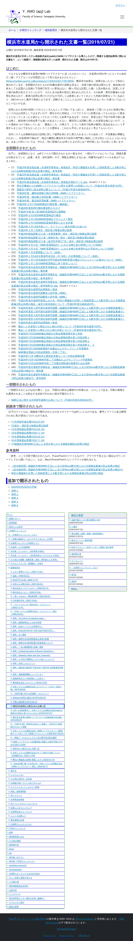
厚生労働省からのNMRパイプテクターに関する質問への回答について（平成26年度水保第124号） (70, 185)
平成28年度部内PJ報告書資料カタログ (39, 208)
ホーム (12, 30)
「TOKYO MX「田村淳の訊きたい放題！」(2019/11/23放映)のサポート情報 (36, 725)
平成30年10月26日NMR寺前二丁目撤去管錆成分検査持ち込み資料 (54, 363)
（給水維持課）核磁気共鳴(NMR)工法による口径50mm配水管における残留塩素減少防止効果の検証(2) (67, 469)
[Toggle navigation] (122, 17)
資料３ (15, 498)
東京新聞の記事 (17, 820)
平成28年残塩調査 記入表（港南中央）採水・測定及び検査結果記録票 (56, 237)
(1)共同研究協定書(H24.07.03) (28, 421)
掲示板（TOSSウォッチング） (22, 861)
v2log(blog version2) (17, 865)
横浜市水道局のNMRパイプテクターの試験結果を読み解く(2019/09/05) (36, 718)
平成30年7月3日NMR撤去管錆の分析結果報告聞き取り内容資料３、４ (56, 345)
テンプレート (77, 561)
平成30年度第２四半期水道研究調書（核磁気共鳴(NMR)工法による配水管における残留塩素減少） (71, 311)
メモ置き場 (14, 882)
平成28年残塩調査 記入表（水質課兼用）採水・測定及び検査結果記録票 (57, 233)
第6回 (73, 581)
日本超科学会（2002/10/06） (25, 600)
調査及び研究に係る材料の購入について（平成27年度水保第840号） (54, 189)
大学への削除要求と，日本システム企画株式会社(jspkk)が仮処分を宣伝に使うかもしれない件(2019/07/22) (36, 711)
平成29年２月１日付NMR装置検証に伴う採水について (47, 263)
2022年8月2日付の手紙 (24, 486)
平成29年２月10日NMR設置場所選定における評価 (45, 222)
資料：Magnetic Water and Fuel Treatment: (31, 655)
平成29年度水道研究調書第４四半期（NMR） (43, 296)
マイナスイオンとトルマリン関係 (24, 787)
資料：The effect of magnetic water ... (29, 618)
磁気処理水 (51, 30)
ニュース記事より (18, 816)
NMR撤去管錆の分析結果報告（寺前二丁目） (42, 352)
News (11, 849)
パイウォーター (17, 775)
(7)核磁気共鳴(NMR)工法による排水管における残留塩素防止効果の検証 (50, 444)
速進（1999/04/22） (21, 576)
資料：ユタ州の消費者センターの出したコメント (33, 659)
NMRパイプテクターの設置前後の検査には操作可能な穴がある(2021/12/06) (36, 743)
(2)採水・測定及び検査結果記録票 (29, 425)
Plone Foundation (84, 918)
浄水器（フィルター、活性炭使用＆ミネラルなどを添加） (35, 555)
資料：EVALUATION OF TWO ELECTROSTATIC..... (33, 630)
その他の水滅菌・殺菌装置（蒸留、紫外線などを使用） (34, 560)
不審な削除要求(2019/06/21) (25, 702)
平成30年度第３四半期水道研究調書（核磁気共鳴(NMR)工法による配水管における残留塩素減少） (71, 315)
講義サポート (15, 518)
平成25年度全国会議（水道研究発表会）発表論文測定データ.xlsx (52, 182)
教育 (11, 832)
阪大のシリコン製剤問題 (81, 540)
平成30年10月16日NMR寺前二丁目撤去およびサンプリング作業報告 (55, 359)
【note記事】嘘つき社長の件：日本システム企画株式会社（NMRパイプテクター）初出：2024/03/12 (36, 765)
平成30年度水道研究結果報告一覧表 (37, 322)
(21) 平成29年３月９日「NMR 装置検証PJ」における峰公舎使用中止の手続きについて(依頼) (62, 248)
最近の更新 (14, 907)
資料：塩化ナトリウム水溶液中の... (27, 626)
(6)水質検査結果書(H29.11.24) (28, 440)
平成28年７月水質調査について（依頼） (40, 252)
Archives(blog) (15, 869)
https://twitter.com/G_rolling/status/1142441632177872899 (40, 81)
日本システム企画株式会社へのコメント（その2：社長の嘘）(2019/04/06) (35, 688)
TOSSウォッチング (17, 828)
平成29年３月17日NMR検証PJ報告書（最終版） (43, 204)
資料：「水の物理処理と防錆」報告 (27, 647)
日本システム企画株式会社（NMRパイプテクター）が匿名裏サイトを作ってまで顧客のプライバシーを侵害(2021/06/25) (37, 732)
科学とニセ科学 (16, 527)
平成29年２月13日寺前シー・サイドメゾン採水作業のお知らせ (52, 226)
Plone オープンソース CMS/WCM (27, 918)
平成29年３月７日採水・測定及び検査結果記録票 (45, 230)
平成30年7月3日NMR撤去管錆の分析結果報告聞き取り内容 (50, 333)
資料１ (15, 490)
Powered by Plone (66, 929)
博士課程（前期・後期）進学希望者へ (87, 534)
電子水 (13, 771)
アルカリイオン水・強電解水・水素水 (26, 563)
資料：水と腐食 (19, 635)
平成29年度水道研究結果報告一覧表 (37, 289)
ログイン (120, 5)
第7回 (73, 575)
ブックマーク (15, 894)
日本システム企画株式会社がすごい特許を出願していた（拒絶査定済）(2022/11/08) (35, 754)
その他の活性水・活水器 (21, 779)
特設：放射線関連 (18, 791)
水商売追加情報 (17, 799)
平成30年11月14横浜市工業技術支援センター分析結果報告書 (51, 356)
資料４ (15, 501)
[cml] (35, 17)
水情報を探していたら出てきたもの (25, 783)
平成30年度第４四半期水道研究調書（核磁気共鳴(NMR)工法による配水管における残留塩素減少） (71, 319)
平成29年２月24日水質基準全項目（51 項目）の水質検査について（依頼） (59, 256)
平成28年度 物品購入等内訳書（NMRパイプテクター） (47, 197)
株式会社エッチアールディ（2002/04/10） (31, 588)
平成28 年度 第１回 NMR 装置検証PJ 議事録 (42, 211)
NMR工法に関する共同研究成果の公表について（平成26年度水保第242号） (52, 400)
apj (10, 853)
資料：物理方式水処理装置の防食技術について (32, 643)
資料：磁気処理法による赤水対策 (26, 622)
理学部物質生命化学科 (18, 886)
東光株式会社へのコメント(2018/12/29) (29, 683)
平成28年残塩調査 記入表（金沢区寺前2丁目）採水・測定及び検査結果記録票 (60, 241)
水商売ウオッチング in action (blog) (24, 874)
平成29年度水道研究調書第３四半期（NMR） (43, 293)
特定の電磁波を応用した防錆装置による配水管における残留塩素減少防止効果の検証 (57, 473)
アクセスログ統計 (16, 902)
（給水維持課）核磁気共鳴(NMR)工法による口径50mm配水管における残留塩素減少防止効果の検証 (65, 466)
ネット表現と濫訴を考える (20, 878)
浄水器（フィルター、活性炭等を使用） (27, 551)
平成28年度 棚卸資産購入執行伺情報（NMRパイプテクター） (51, 193)
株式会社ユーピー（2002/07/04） (27, 592)
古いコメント (16, 795)
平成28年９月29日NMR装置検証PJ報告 (39, 215)
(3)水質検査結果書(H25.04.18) (28, 429)
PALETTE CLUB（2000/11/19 (25, 580)
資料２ (15, 494)
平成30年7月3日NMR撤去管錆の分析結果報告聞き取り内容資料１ (54, 337)
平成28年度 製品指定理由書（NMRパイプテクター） (46, 200)
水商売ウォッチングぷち (21, 824)
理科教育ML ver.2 (16, 837)
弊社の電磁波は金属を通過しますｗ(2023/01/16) (33, 760)
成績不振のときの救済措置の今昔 (85, 520)
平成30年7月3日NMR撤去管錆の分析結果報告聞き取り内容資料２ (54, 341)
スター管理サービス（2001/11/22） (28, 572)
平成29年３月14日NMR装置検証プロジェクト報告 (45, 219)
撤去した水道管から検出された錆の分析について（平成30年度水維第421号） (60, 330)
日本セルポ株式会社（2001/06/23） (28, 584)
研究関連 (13, 523)
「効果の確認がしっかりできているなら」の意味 (31, 539)
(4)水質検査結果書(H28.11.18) (28, 432)
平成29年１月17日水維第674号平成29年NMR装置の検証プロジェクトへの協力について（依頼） (70, 259)
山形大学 (13, 890)
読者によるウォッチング (21, 808)
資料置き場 (14, 845)
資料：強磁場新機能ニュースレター (27, 674)
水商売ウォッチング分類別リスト (24, 543)
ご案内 (74, 527)
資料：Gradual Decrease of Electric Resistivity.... (33, 651)
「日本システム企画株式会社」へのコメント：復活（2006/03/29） (33, 612)
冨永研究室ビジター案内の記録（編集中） (27, 898)
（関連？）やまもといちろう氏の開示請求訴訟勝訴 (34, 738)
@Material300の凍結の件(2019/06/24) (29, 698)
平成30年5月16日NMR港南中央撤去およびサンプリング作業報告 (53, 348)
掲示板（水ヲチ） (16, 857)
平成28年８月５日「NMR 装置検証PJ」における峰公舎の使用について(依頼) (60, 245)
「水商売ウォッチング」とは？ (23, 535)
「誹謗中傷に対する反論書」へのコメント (30, 693)
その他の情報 (15, 841)
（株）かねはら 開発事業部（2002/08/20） (31, 596)
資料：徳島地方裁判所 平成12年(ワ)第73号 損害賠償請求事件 (36, 669)
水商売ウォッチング (30, 30)
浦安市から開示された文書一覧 (25, 749)
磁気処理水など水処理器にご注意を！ (28, 678)
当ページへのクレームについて (23, 804)
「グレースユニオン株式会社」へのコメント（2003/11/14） (30, 606)
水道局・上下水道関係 (20, 547)
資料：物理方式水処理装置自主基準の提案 (30, 639)
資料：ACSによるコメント (24, 663)
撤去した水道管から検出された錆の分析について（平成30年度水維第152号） (60, 326)
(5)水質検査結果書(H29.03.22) (28, 436)
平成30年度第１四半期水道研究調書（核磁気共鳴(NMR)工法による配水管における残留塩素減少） (71, 308)
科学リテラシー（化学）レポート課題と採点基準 (92, 547)
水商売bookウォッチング (21, 812)
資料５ (15, 505)
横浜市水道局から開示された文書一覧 (29, 706)
